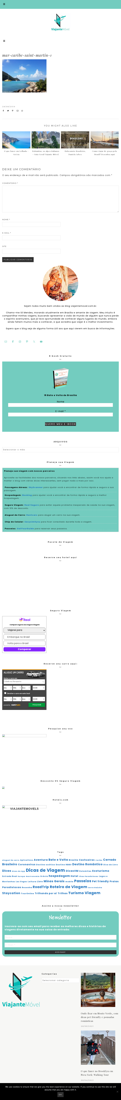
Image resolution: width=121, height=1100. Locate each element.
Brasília (73, 860)
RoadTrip (41, 887)
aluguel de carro (10, 860)
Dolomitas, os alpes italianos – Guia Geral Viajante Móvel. (45, 153)
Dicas (6, 871)
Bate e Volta (58, 860)
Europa (21, 876)
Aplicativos (26, 860)
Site (4, 246)
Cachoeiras (87, 859)
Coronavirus (26, 864)
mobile (69, 881)
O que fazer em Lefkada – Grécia (16, 153)
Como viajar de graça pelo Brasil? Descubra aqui (104, 153)
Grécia (44, 876)
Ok (60, 1095)
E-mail (6, 233)
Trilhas (63, 893)
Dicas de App (18, 871)
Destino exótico (45, 864)
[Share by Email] (18, 111)
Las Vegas (21, 881)
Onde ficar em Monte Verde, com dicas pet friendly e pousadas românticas (99, 1017)
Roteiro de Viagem (68, 886)
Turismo (76, 893)
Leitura (32, 881)
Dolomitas (85, 871)
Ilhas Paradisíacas (88, 876)
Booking (27, 495)
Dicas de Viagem (45, 870)
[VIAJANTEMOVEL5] (3, 788)
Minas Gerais (54, 881)
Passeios (82, 881)
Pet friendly (100, 881)
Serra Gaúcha (95, 887)
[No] (117, 1091)
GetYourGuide (25, 528)
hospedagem (59, 876)
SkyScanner (36, 487)
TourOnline (27, 893)
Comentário (10, 183)
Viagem (92, 892)
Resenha (27, 887)
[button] (60, 4)
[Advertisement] (94, 81)
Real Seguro (31, 505)
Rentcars (31, 515)
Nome (6, 219)
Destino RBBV (64, 864)
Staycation (11, 893)
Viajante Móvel (60, 22)
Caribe (98, 860)
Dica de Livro (110, 865)
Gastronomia (33, 876)
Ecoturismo (100, 871)
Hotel (74, 876)
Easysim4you (32, 521)
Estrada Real (9, 876)
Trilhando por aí (46, 893)
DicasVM (72, 871)
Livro (40, 881)
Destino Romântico (87, 864)
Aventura (41, 860)
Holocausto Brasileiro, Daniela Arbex (75, 153)
